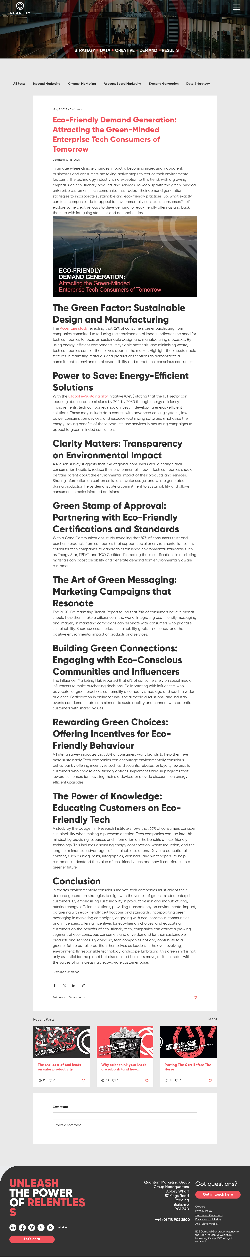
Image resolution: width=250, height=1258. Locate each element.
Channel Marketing (82, 83)
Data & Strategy (198, 83)
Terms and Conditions (208, 1215)
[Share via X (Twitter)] (64, 985)
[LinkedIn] (12, 1227)
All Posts (19, 83)
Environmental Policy (208, 1219)
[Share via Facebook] (54, 985)
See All (212, 1019)
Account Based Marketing (122, 83)
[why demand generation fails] (188, 1042)
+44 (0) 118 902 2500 (172, 1220)
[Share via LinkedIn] (74, 985)
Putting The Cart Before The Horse (188, 1067)
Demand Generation (164, 83)
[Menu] (236, 7)
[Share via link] (83, 985)
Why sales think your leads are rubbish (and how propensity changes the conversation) (123, 1067)
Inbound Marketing (46, 83)
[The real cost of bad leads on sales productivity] (61, 1042)
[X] (41, 1227)
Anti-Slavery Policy (206, 1224)
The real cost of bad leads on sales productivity (59, 1067)
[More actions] (195, 109)
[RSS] (50, 1227)
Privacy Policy (203, 1211)
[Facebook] (22, 1227)
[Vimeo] (31, 1227)
